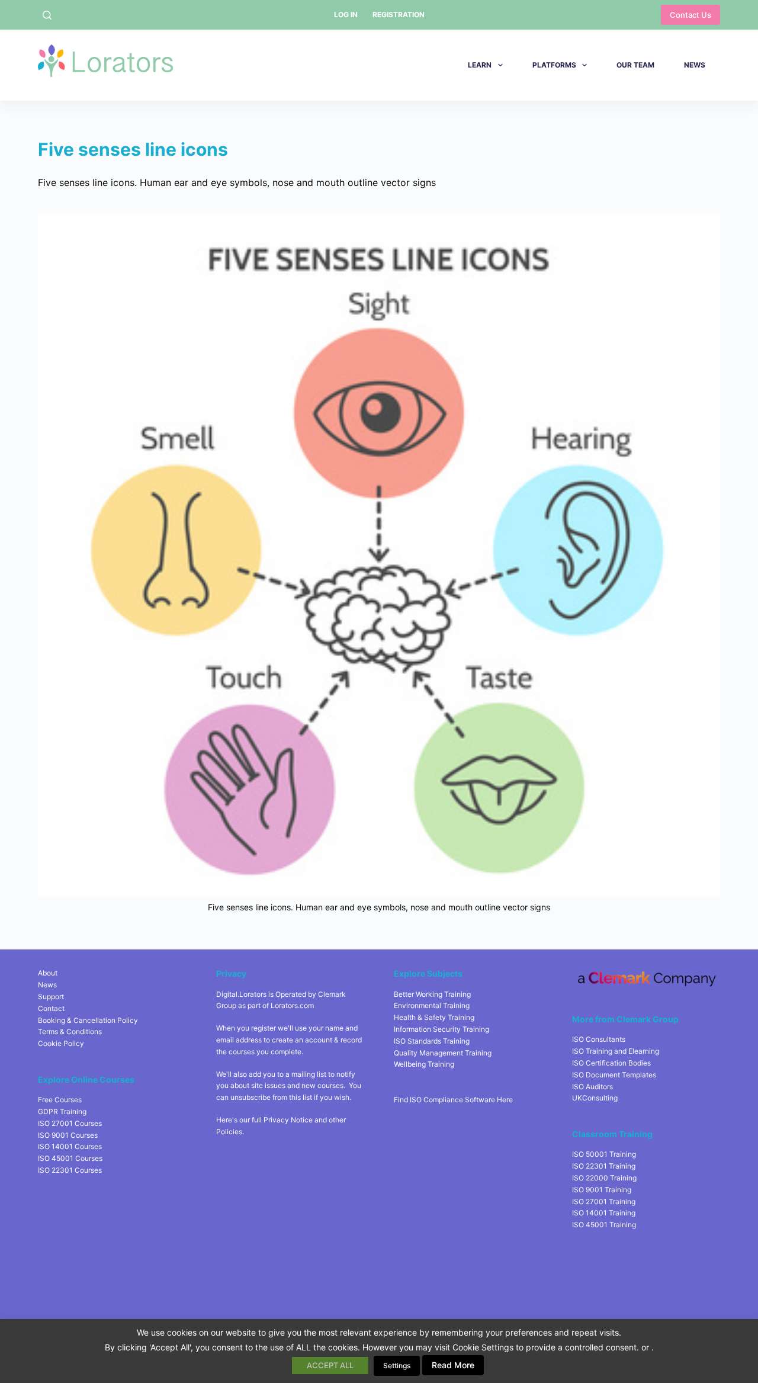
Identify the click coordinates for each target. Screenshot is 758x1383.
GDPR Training (62, 1111)
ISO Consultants (598, 1039)
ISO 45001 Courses (70, 1158)
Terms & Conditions (70, 1031)
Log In (346, 14)
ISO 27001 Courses (70, 1123)
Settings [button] (396, 1365)
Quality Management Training (443, 1052)
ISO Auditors (592, 1086)
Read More (453, 1365)
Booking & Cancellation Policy (88, 1020)
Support (51, 996)
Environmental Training (432, 1005)
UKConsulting (595, 1097)
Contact (51, 1008)
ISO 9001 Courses (68, 1135)
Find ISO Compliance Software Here (453, 1099)
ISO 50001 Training (604, 1154)
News (694, 64)
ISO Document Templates (614, 1074)
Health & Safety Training (434, 1017)
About (47, 972)
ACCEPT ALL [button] (330, 1365)
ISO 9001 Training (601, 1189)
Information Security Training (441, 1029)
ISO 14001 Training (603, 1212)
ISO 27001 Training (603, 1201)
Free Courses (60, 1099)
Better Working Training (432, 994)
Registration (398, 14)
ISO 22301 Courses (70, 1170)
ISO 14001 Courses (70, 1146)
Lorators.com (292, 1005)
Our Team (635, 64)
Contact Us (690, 15)
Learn (480, 64)
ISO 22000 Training (604, 1177)
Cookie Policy (61, 1043)
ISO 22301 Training (603, 1165)
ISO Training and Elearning (615, 1051)
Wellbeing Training (424, 1064)
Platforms (554, 64)
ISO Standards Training (432, 1041)
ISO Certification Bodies (611, 1062)
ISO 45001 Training (604, 1224)
